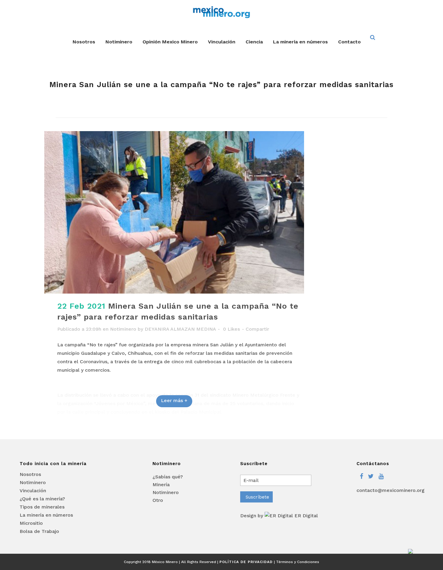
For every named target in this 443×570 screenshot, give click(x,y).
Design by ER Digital (279, 515)
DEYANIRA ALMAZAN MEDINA (180, 329)
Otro (157, 500)
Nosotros (30, 474)
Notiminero (123, 329)
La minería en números (46, 515)
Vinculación (33, 490)
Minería (161, 484)
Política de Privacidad (246, 562)
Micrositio (31, 523)
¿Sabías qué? (167, 477)
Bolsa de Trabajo (39, 531)
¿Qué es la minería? (42, 498)
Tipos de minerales (42, 507)
